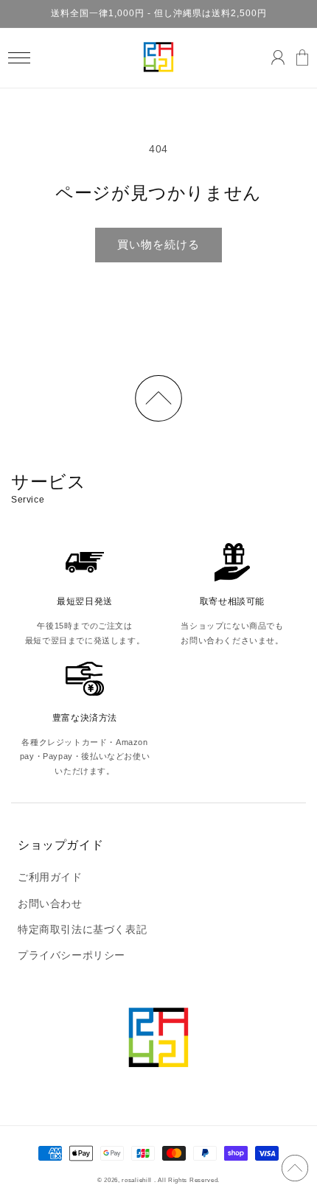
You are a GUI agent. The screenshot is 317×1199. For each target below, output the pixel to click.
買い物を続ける (158, 244)
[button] (19, 58)
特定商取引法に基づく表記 (82, 929)
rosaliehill (137, 1180)
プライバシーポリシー (71, 955)
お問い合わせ (50, 903)
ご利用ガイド (50, 877)
